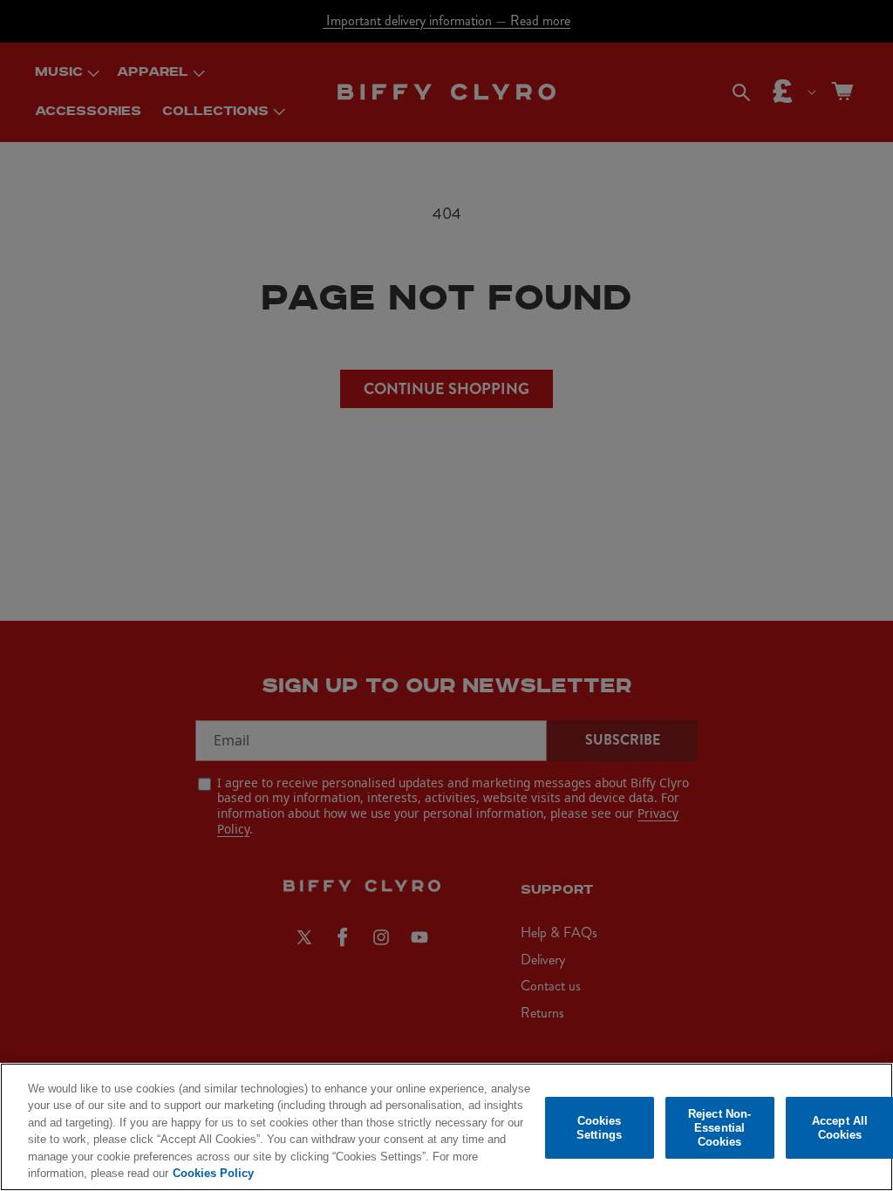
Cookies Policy (213, 1173)
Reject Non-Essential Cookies (719, 1128)
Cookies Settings (599, 1127)
